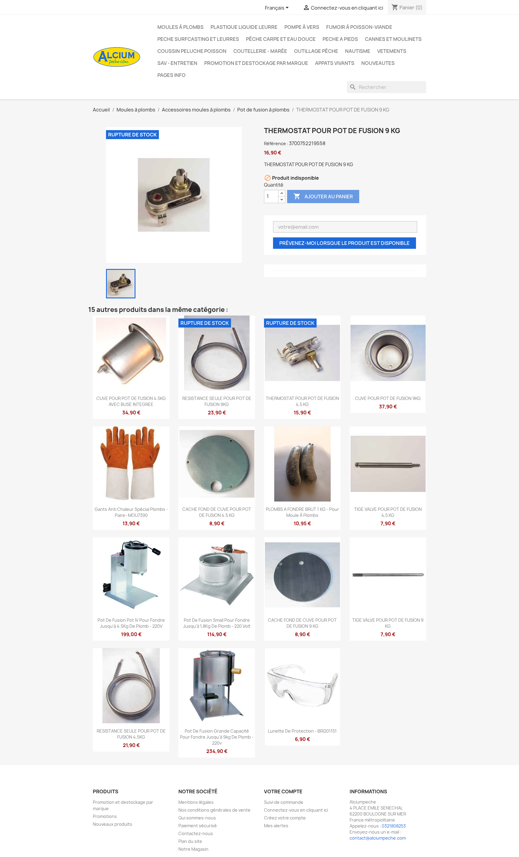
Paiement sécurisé (197, 825)
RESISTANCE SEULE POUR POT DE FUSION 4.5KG (131, 734)
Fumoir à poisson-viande (359, 27)
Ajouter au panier (323, 196)
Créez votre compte (285, 818)
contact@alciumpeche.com (378, 838)
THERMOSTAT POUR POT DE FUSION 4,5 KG (302, 401)
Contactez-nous (195, 833)
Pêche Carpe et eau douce (281, 39)
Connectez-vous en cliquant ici (296, 810)
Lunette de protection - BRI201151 (302, 731)
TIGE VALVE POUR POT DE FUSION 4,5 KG (388, 512)
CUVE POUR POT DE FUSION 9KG (388, 398)
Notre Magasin (193, 849)
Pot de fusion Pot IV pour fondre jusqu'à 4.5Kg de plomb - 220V (131, 623)
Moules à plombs (180, 27)
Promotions (105, 816)
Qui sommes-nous (197, 818)
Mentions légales (196, 802)
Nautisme (357, 51)
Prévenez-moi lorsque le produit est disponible (344, 243)
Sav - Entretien (177, 63)
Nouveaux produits (112, 824)
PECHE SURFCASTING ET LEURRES (198, 39)
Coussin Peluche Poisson (191, 51)
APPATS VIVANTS (334, 63)
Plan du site (190, 841)
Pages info (171, 75)
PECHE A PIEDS (340, 39)
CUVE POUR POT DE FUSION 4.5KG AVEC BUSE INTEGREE (131, 401)
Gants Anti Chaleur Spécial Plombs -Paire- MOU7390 (131, 512)
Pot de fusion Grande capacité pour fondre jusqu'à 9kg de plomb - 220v (216, 737)
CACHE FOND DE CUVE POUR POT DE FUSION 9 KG (302, 623)
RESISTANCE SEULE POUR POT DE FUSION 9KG (216, 401)
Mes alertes (276, 825)
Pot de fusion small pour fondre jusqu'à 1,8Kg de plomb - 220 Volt (216, 623)
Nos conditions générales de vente (214, 810)
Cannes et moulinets (393, 39)
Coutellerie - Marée (260, 51)
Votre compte (283, 791)
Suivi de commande (283, 802)
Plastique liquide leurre (244, 27)
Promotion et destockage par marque (256, 63)
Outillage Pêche (316, 51)
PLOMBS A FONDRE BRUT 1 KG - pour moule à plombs (302, 512)
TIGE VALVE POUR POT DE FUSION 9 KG (387, 623)
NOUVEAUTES (378, 63)
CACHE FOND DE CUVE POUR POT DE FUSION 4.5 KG (216, 512)
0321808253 (394, 826)
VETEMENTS (391, 51)
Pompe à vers (301, 27)
